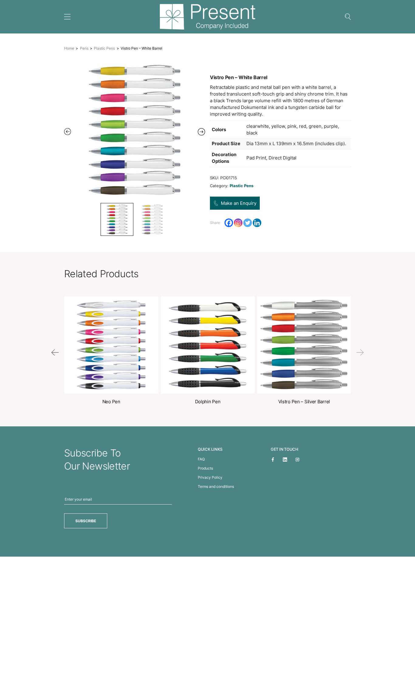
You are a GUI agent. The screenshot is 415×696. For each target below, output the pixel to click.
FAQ (201, 459)
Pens (84, 48)
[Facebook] (229, 223)
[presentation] (55, 352)
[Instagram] (238, 223)
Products (205, 468)
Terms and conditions (216, 486)
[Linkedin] (257, 223)
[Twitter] (247, 223)
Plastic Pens (104, 48)
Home (69, 48)
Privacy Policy (210, 477)
